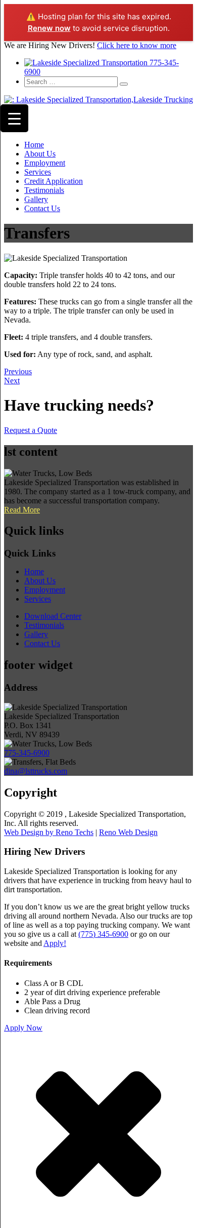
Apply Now (23, 1027)
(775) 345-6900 (103, 934)
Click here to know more (136, 45)
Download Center (52, 616)
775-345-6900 (27, 752)
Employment (44, 163)
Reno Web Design (128, 832)
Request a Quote (30, 430)
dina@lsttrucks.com (35, 771)
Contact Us (42, 208)
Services (37, 172)
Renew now (49, 28)
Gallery (36, 199)
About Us (40, 153)
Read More (22, 509)
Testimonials (44, 190)
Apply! (54, 943)
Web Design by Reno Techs (48, 832)
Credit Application (53, 181)
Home (34, 144)
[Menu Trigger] (14, 118)
